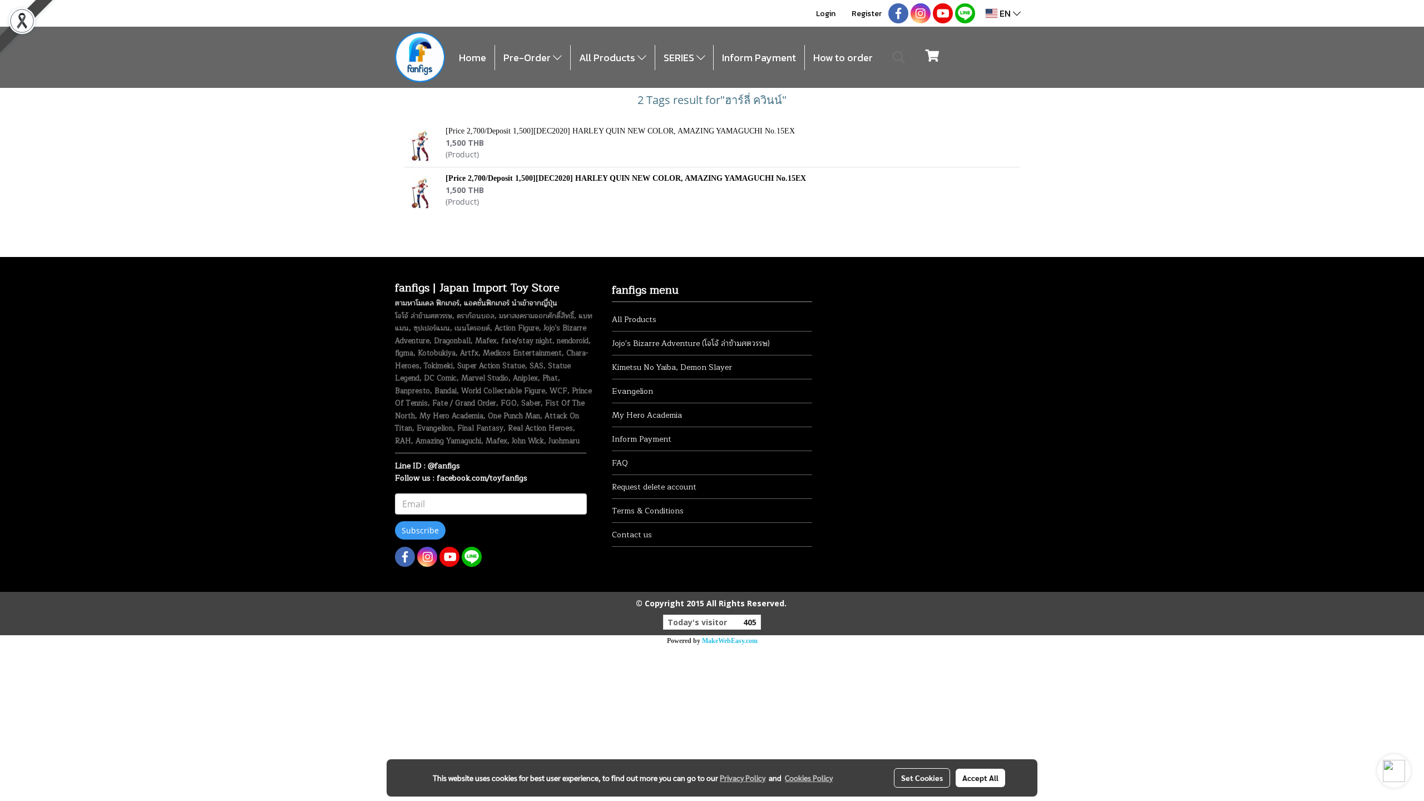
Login (825, 13)
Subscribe (420, 530)
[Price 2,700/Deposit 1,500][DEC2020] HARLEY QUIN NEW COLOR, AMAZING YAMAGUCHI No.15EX (620, 131)
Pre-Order (528, 57)
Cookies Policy (809, 778)
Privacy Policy (742, 778)
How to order (843, 57)
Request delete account (654, 487)
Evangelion (632, 391)
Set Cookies (922, 778)
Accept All (980, 778)
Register (867, 13)
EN (1005, 13)
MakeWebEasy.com (730, 641)
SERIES (680, 57)
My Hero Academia (647, 415)
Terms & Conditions (648, 511)
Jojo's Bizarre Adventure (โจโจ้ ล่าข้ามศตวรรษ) (691, 343)
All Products (608, 57)
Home (472, 57)
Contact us (632, 534)
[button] (899, 57)
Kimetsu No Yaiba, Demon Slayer (672, 367)
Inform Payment (759, 57)
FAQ (620, 463)
